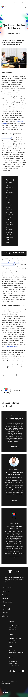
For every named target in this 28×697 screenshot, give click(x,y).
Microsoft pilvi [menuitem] (6, 595)
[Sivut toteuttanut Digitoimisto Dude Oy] (4, 693)
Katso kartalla (12, 629)
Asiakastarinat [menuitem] (6, 602)
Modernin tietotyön (6, 138)
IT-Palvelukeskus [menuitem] (7, 588)
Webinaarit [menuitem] (5, 613)
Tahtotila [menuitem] (4, 616)
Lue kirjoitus (14, 446)
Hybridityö (5, 375)
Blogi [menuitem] (3, 605)
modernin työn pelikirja (11, 346)
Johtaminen (12, 375)
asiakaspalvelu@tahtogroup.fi (17, 2)
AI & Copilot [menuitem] (5, 591)
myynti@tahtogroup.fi (14, 665)
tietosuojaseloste (5, 683)
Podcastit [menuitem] (4, 598)
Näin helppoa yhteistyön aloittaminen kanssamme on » (14, 253)
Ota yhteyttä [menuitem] (5, 609)
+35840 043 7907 (13, 663)
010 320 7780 (7, 2)
